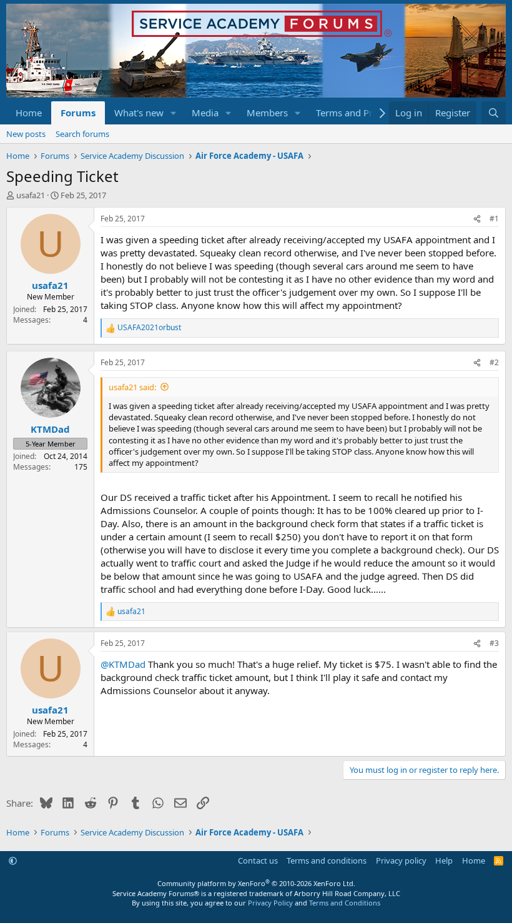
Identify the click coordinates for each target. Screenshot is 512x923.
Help (444, 860)
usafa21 (30, 195)
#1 (494, 218)
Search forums (82, 133)
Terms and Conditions (344, 902)
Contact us (258, 860)
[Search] (493, 112)
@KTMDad (123, 664)
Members (267, 112)
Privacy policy (401, 860)
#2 (494, 362)
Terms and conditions (327, 860)
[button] (173, 112)
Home (29, 112)
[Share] (477, 219)
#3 (494, 643)
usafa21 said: (132, 387)
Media (205, 112)
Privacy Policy (270, 902)
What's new (139, 112)
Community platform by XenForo (256, 883)
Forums (78, 112)
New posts (26, 133)
